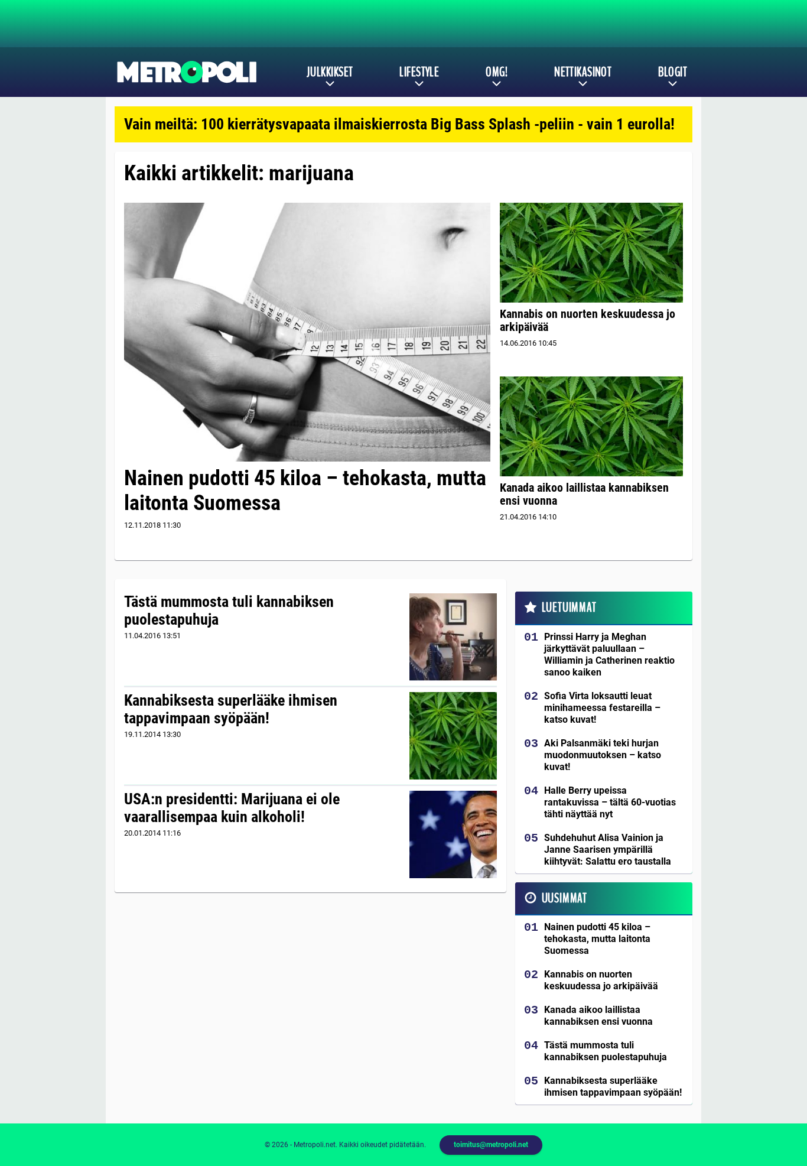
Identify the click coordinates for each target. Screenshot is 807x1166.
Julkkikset (330, 72)
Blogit (672, 72)
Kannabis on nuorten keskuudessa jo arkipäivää (587, 320)
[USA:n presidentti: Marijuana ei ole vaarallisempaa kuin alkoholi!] (453, 834)
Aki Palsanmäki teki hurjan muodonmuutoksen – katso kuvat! (602, 755)
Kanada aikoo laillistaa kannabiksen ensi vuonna (584, 494)
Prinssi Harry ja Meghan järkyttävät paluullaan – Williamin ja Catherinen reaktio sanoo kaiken (609, 654)
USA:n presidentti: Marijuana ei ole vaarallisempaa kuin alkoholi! (232, 808)
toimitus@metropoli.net (491, 1145)
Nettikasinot (582, 72)
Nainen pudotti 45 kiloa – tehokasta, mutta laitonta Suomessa (305, 490)
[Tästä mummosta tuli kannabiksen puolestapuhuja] (452, 637)
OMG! (496, 72)
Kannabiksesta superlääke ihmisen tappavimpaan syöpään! (230, 709)
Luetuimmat (569, 607)
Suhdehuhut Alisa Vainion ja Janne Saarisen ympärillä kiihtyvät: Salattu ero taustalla (607, 849)
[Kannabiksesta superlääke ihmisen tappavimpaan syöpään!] (453, 736)
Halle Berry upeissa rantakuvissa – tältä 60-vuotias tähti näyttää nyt (610, 802)
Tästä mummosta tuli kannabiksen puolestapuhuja (229, 610)
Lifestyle (419, 72)
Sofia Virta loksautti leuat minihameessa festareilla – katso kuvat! (602, 707)
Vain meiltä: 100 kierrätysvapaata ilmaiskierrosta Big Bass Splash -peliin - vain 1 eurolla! (399, 124)
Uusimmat (564, 898)
